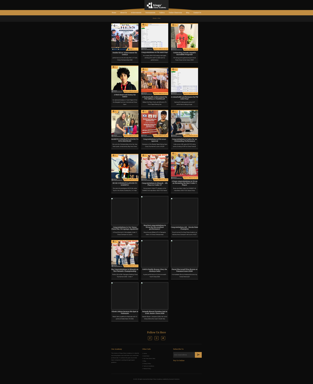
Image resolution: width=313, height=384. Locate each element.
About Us (123, 12)
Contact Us (197, 12)
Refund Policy (147, 368)
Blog (187, 12)
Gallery (162, 12)
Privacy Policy (147, 363)
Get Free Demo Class (149, 358)
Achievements (136, 12)
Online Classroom (175, 12)
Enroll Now (146, 356)
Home (114, 12)
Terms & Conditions (148, 366)
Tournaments (150, 12)
